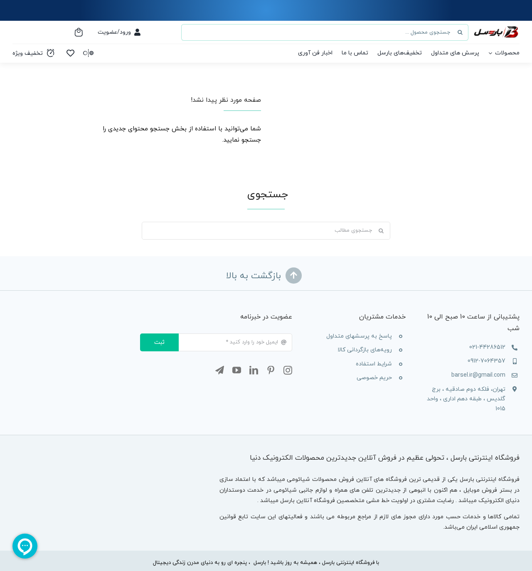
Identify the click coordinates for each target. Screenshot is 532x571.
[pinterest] (270, 370)
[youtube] (236, 370)
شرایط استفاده (374, 364)
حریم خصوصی (374, 378)
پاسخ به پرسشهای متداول (359, 336)
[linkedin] (253, 370)
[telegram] (219, 370)
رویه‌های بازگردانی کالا (364, 350)
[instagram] (287, 370)
